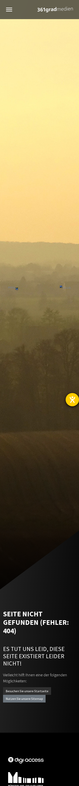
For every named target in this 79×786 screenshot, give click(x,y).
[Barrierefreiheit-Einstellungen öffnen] (72, 399)
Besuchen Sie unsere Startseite (27, 691)
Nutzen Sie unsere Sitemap (24, 699)
